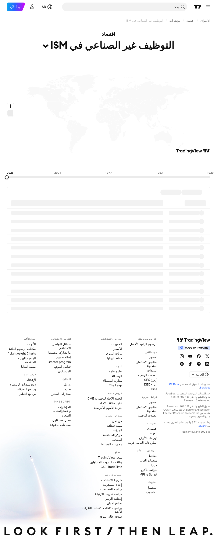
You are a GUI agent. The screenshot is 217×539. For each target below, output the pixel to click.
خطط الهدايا (114, 358)
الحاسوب (151, 492)
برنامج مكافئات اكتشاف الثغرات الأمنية (102, 510)
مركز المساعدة (112, 435)
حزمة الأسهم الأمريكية (108, 408)
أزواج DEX (150, 384)
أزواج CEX (150, 379)
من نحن (117, 421)
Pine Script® (148, 474)
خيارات (153, 465)
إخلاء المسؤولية (112, 484)
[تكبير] (10, 106)
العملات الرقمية (147, 375)
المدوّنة (117, 430)
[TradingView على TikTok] (190, 364)
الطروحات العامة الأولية (142, 442)
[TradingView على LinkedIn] (207, 364)
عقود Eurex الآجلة (110, 403)
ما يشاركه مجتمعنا (59, 352)
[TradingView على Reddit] (182, 364)
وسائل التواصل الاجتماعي (61, 346)
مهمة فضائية (114, 425)
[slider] (7, 177)
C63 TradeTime (111, 467)
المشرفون (64, 371)
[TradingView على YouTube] (190, 356)
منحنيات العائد (148, 460)
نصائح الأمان (114, 503)
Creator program (59, 362)
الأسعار (117, 348)
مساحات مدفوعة (60, 424)
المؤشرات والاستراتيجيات (62, 408)
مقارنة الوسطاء (112, 380)
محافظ (153, 455)
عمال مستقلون (61, 420)
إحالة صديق (63, 357)
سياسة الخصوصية (111, 489)
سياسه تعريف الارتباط (108, 494)
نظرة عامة (115, 371)
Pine (154, 389)
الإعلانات (30, 379)
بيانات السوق (114, 353)
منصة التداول (28, 366)
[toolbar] (108, 162)
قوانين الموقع (62, 366)
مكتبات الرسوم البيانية (22, 348)
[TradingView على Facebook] (199, 356)
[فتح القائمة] (208, 7)
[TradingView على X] (207, 356)
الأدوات (31, 344)
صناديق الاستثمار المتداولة (147, 363)
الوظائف (117, 439)
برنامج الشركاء (26, 389)
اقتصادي (152, 428)
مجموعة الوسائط (111, 444)
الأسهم (153, 357)
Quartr (202, 425)
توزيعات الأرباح (148, 438)
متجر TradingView (110, 457)
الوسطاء (117, 376)
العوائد (153, 433)
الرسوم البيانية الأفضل (143, 344)
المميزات (116, 344)
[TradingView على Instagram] (182, 356)
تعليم (68, 389)
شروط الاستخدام (111, 480)
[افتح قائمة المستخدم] (32, 7)
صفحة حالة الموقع (111, 516)
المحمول (152, 487)
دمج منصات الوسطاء (23, 384)
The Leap (115, 385)
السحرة (66, 415)
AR (44, 7)
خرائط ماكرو (149, 469)
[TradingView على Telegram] (199, 364)
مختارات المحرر (61, 393)
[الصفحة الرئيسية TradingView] (198, 7)
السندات (152, 370)
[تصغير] (10, 113)
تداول (67, 384)
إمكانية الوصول (112, 498)
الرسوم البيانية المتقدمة (27, 360)
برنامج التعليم (27, 393)
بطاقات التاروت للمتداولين (106, 462)
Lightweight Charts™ (22, 353)
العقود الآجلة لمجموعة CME (105, 398)
